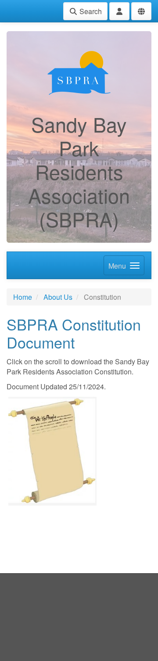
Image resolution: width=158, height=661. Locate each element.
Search (90, 11)
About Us (57, 297)
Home (22, 297)
